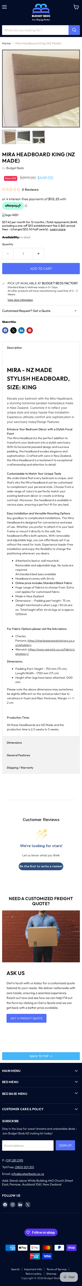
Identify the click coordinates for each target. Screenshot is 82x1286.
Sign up (65, 1145)
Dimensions (14, 742)
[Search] (74, 30)
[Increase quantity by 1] (38, 253)
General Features (18, 755)
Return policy (34, 1273)
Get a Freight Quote (26, 1018)
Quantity (7, 244)
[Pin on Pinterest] (29, 330)
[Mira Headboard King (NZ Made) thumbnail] (9, 137)
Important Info (33, 1269)
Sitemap (51, 1273)
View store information (20, 300)
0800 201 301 (24, 1167)
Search (15, 1269)
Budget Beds (15, 168)
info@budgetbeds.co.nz (27, 1174)
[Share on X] (13, 330)
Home (6, 43)
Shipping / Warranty (20, 767)
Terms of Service (56, 1269)
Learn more (58, 229)
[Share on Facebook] (5, 330)
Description (14, 348)
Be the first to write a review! (41, 866)
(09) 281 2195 (14, 1160)
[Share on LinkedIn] (21, 330)
